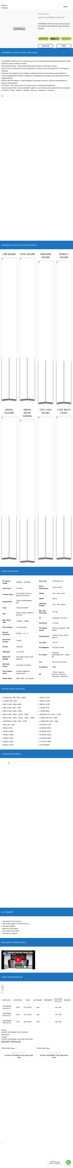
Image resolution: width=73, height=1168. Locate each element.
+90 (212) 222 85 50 (7, 2)
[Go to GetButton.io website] (68, 1166)
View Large (35, 1048)
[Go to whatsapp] (68, 1162)
